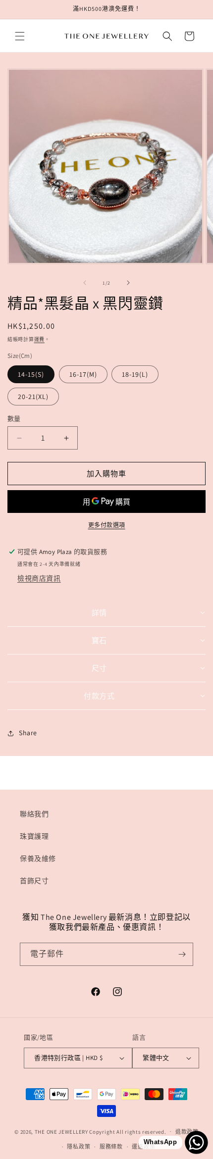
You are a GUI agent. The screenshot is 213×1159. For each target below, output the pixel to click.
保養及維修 (38, 858)
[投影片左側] (85, 283)
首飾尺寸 (34, 880)
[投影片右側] (128, 283)
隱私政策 (78, 1146)
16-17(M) (83, 374)
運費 (39, 339)
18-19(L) (135, 374)
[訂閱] (182, 954)
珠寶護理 (34, 836)
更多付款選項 (106, 525)
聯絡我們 (34, 813)
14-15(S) (31, 374)
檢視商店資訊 (39, 578)
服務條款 (111, 1146)
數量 (14, 418)
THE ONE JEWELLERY (61, 1131)
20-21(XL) (33, 396)
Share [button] (28, 732)
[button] (20, 36)
